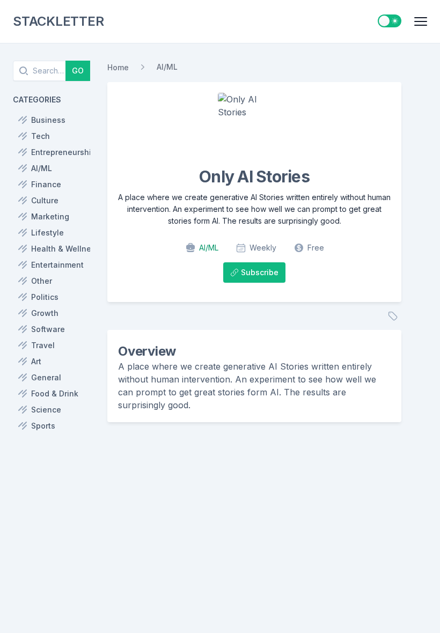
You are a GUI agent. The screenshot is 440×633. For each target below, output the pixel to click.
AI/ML (167, 66)
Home (118, 67)
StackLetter (58, 21)
